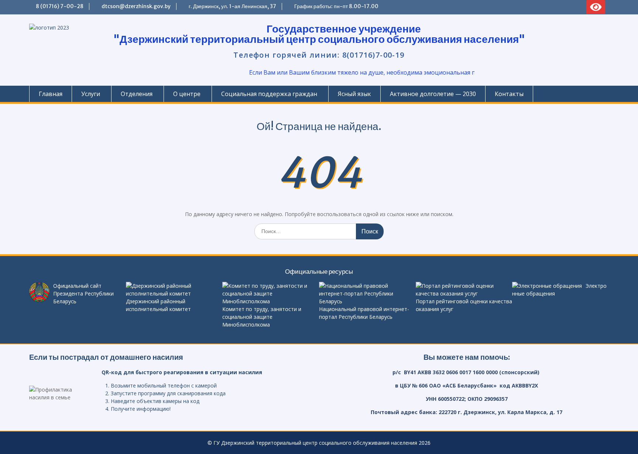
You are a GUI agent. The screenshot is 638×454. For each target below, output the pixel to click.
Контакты (509, 94)
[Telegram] (540, 7)
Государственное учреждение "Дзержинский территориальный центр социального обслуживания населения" (319, 34)
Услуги (90, 94)
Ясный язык (354, 94)
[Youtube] (578, 7)
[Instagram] (566, 7)
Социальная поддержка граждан (269, 94)
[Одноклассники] (553, 7)
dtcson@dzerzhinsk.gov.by (136, 6)
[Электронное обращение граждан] (527, 7)
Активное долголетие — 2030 (433, 94)
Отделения (136, 94)
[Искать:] (319, 231)
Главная (50, 94)
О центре (186, 94)
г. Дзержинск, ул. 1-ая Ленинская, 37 (232, 6)
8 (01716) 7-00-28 (59, 6)
